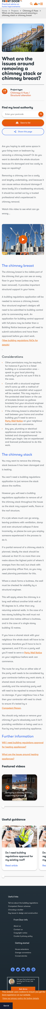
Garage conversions (23, 953)
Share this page (25, 132)
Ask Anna (23, 989)
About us (17, 926)
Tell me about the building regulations (23, 903)
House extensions (22, 949)
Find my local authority (17, 107)
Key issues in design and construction (23, 913)
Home (4, 11)
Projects (15, 11)
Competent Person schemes (19, 906)
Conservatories (21, 956)
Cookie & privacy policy (23, 936)
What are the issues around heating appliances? (20, 756)
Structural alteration (20, 95)
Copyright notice (20, 933)
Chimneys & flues (19, 92)
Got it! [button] (6, 1006)
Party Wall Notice (14, 421)
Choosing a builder (15, 910)
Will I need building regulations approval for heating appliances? (22, 744)
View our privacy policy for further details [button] (20, 998)
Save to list (25, 123)
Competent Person (11, 708)
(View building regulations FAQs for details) (20, 342)
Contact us (18, 929)
